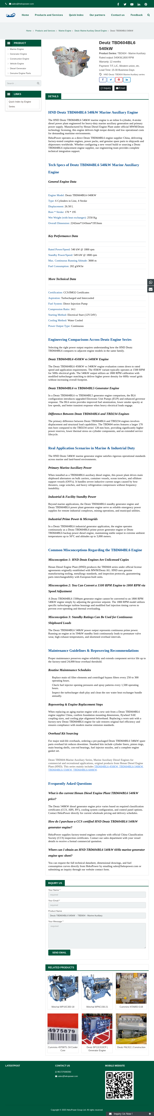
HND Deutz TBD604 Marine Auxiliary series (124, 74)
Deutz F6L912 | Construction (131, 1047)
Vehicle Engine (17, 63)
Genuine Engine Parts (20, 73)
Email (121, 88)
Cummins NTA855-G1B (131, 1006)
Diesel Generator (18, 68)
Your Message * (55, 921)
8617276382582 (64, 1072)
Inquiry (107, 88)
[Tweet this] (111, 79)
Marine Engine (17, 49)
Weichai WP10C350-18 (62, 1006)
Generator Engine (18, 54)
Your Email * (54, 900)
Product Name (55, 911)
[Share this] (102, 79)
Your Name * (54, 890)
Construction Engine (19, 59)
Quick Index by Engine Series (20, 104)
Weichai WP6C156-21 (97, 1006)
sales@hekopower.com (23, 4)
